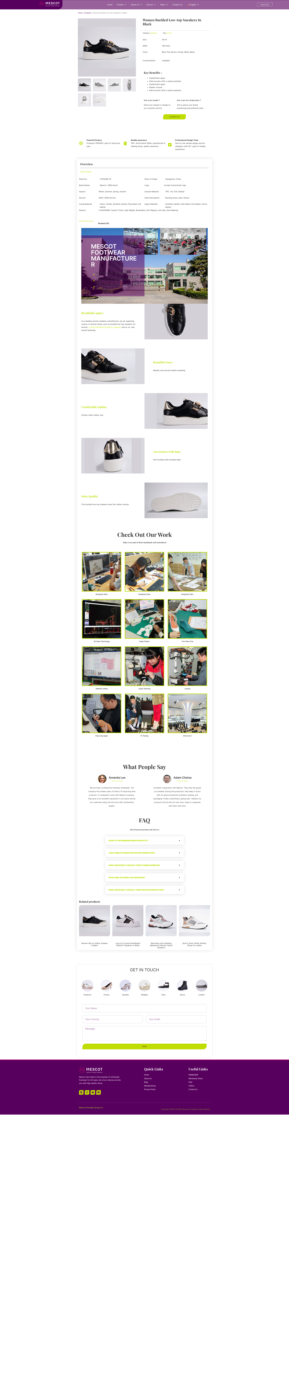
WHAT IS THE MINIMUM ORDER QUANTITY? (128, 840)
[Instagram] (87, 1092)
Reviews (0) (103, 223)
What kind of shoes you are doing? (127, 877)
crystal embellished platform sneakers (105, 327)
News (162, 5)
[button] (144, 840)
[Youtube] (93, 1092)
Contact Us (177, 5)
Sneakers (87, 13)
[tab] (86, 223)
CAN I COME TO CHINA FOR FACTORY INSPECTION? (132, 853)
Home (109, 5)
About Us (135, 5)
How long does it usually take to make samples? (134, 865)
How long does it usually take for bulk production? (136, 890)
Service (150, 5)
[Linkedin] (81, 1092)
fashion (169, 33)
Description (86, 223)
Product (120, 5)
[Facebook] (98, 1092)
